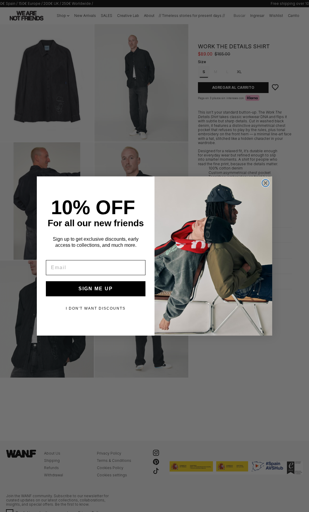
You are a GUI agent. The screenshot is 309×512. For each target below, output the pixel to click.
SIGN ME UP (95, 288)
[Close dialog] (265, 183)
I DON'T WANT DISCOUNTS (96, 308)
